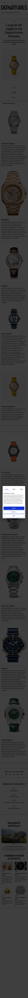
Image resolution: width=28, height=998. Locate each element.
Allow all (14, 508)
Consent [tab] (6, 489)
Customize (13, 511)
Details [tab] (14, 489)
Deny (14, 515)
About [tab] (21, 489)
